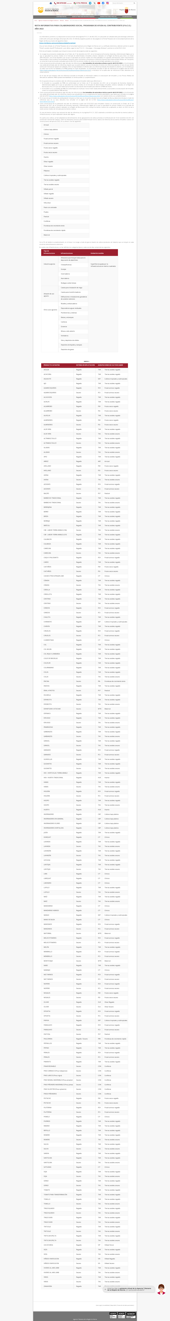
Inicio (36, 20)
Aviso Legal (99, 1305)
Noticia (66, 20)
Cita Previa (81, 3)
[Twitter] (94, 3)
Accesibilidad (106, 1305)
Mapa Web (113, 1305)
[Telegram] (90, 3)
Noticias (62, 20)
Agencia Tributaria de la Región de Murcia (48, 20)
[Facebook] (103, 3)
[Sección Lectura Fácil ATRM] (50, 3)
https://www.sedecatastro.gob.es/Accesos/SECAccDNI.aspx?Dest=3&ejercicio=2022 (65, 70)
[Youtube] (98, 3)
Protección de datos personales (125, 1305)
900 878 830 (61, 3)
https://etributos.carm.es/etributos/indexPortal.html (57, 43)
